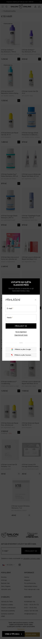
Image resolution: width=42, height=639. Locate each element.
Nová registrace (21, 332)
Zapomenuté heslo (21, 335)
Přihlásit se (21, 326)
